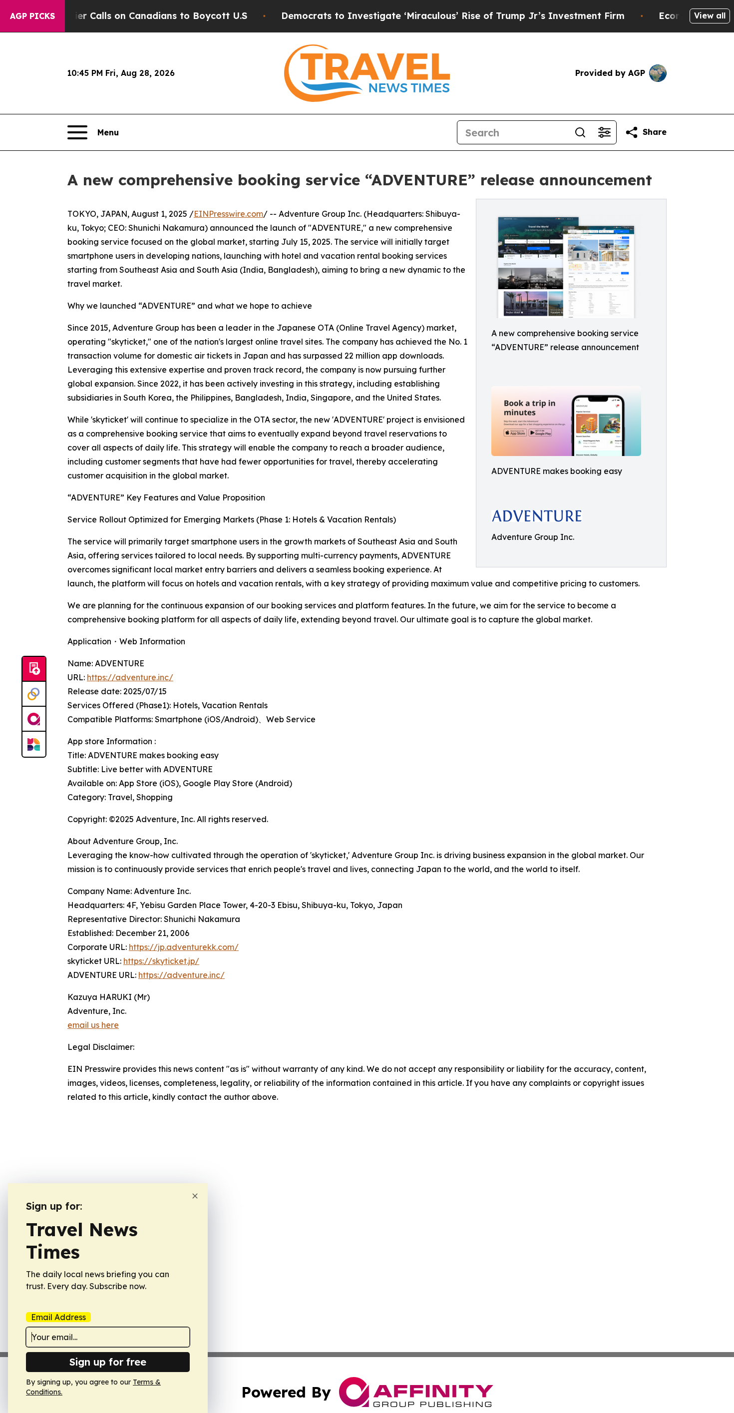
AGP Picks (32, 16)
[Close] (195, 1196)
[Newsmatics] (33, 744)
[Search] (580, 132)
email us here (93, 1025)
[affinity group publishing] (33, 719)
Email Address (58, 1317)
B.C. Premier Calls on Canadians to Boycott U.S (139, 15)
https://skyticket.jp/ (161, 961)
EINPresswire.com (228, 214)
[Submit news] (33, 669)
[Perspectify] (33, 694)
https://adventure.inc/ (130, 677)
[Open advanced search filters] (604, 132)
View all (710, 15)
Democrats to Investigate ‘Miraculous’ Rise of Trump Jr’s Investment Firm (453, 15)
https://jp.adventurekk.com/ (184, 947)
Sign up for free (107, 1362)
